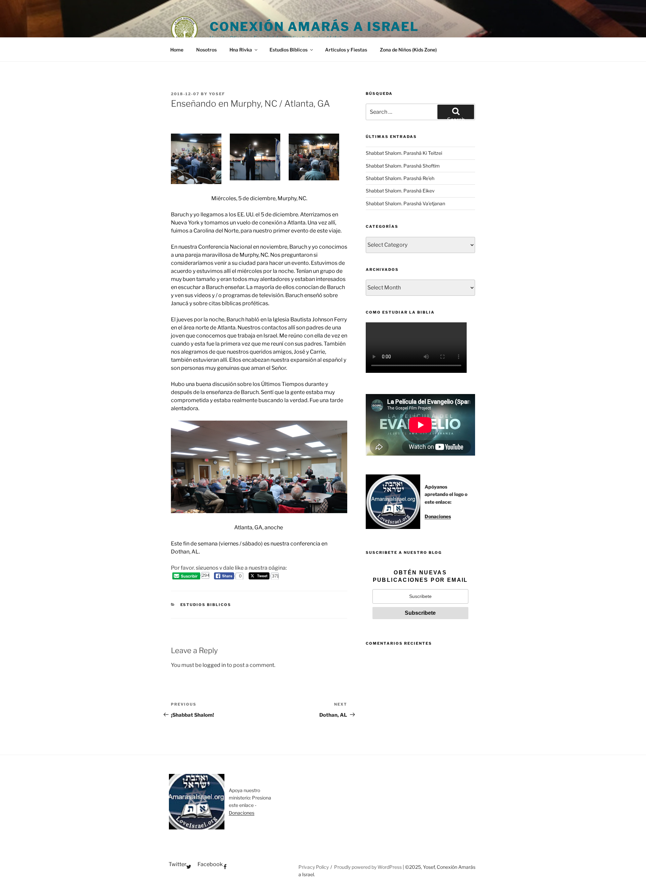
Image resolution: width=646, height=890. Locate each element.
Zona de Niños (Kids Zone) (408, 49)
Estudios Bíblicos (289, 49)
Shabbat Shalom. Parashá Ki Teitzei (404, 153)
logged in (214, 665)
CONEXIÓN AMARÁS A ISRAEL (314, 26)
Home (176, 49)
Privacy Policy (313, 867)
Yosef (217, 94)
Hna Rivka (240, 49)
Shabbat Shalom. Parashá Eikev (400, 190)
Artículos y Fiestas (346, 49)
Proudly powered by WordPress (368, 867)
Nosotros (206, 49)
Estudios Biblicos (205, 604)
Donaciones (438, 516)
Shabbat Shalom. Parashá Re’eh (400, 178)
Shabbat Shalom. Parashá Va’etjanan (405, 203)
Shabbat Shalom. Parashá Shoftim (403, 166)
